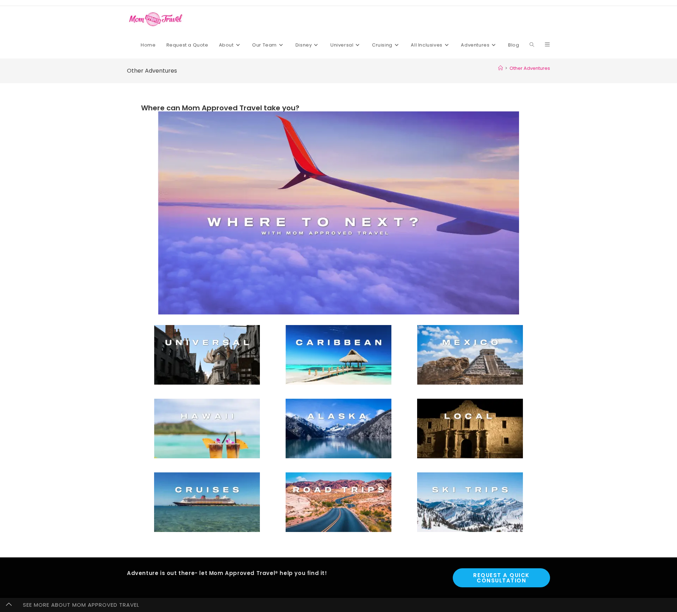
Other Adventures (530, 68)
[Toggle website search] (531, 45)
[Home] (500, 68)
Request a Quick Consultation (501, 577)
